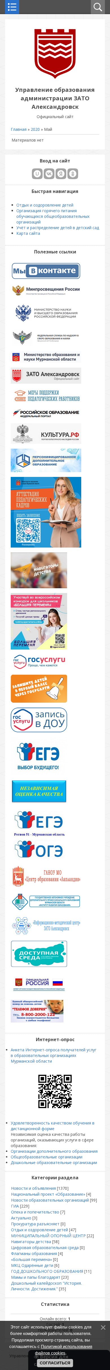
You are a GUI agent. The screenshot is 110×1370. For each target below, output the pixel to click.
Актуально (21, 1218)
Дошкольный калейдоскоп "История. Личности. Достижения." (46, 1285)
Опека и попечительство (35, 1212)
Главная (19, 129)
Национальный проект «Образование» (48, 1194)
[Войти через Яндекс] (61, 173)
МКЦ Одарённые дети (32, 1265)
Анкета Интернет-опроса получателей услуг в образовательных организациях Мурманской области (53, 1055)
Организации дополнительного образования (54, 1151)
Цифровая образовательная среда (45, 1247)
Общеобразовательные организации (46, 1157)
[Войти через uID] (37, 173)
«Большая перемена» (31, 1259)
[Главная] (55, 77)
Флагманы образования (34, 1253)
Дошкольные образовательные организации (54, 1162)
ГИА (15, 1206)
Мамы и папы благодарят (35, 1277)
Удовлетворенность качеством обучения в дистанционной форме (52, 1125)
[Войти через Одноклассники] (72, 173)
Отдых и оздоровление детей (39, 1229)
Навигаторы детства (31, 1241)
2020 (35, 129)
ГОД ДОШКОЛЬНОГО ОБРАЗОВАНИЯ (47, 1271)
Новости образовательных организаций (50, 1200)
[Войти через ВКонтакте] (49, 173)
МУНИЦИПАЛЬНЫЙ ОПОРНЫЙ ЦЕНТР (48, 1235)
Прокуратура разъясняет (35, 1223)
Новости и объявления (33, 1188)
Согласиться (55, 1363)
